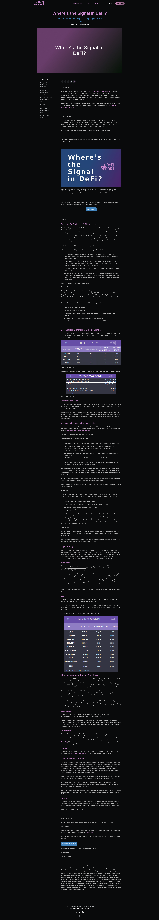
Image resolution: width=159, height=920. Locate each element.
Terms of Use (74, 908)
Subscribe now (91, 209)
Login (110, 3)
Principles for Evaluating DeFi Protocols (44, 84)
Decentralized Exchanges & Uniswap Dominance (46, 92)
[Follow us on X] (76, 912)
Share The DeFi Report (69, 843)
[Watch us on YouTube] (79, 912)
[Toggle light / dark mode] (79, 916)
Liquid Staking (44, 105)
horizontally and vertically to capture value (78, 430)
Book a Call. (89, 832)
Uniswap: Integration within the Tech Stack (46, 99)
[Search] (61, 3)
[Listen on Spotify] (83, 912)
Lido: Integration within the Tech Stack (45, 110)
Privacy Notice (84, 908)
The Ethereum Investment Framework (99, 91)
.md (74, 81)
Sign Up (120, 3)
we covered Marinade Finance (80, 753)
